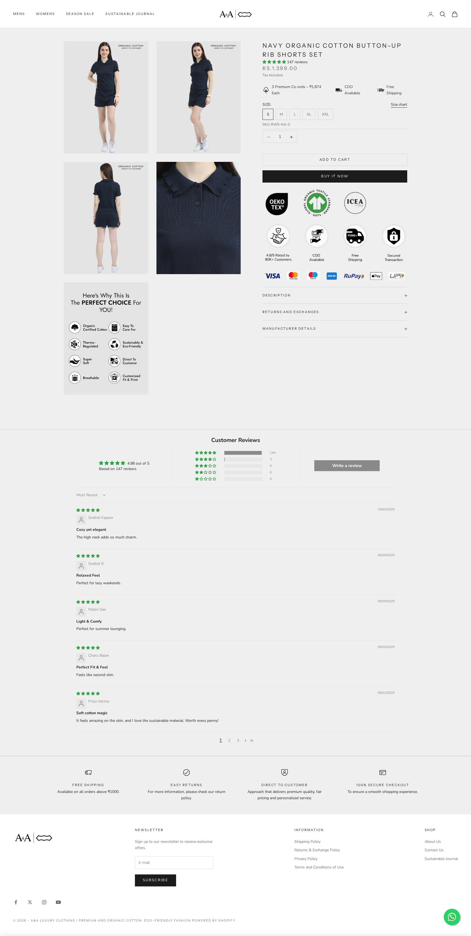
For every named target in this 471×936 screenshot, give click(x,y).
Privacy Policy (306, 858)
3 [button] (238, 740)
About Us (433, 841)
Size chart (399, 104)
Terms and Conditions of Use (319, 867)
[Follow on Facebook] (16, 902)
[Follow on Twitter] (30, 902)
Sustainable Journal (130, 14)
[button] (274, 62)
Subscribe (155, 880)
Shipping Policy (307, 841)
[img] (88, 510)
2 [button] (229, 740)
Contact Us (434, 850)
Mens (19, 14)
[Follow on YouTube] (58, 902)
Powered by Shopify (213, 920)
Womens (45, 14)
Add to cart (334, 159)
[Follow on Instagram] (44, 902)
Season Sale (80, 14)
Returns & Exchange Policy (317, 850)
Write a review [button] (347, 466)
